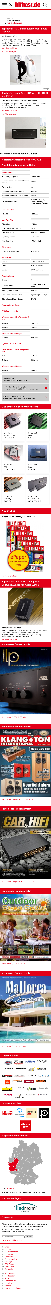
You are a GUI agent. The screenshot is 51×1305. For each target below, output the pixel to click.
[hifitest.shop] (25, 1130)
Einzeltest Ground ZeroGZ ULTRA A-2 (34, 498)
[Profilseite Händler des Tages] (25, 1208)
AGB (7, 1278)
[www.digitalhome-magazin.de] (7, 1117)
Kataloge (8, 1261)
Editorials (9, 1269)
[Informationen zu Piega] (19, 1088)
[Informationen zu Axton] (30, 1061)
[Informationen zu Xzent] (31, 1095)
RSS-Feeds (9, 1264)
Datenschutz (10, 1281)
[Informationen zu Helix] (31, 1076)
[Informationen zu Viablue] (19, 1096)
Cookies (8, 1283)
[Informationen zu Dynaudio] (9, 1068)
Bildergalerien (11, 1259)
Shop (7, 1247)
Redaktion (9, 1254)
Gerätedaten (10, 1256)
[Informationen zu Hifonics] (44, 1076)
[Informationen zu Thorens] (8, 1095)
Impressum (9, 1273)
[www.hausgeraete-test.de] (19, 1117)
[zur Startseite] (27, 4)
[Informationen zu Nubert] (7, 1089)
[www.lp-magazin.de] (44, 1117)
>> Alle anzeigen (9, 51)
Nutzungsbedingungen (14, 1288)
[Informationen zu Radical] (31, 1089)
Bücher (8, 1249)
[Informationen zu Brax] (42, 1061)
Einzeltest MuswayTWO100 (8, 498)
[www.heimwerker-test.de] (31, 1117)
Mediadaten (10, 1276)
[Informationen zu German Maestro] (7, 1076)
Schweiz (10, 1188)
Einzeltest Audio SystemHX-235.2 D (10, 435)
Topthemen (9, 1266)
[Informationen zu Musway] (41, 1081)
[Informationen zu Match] (17, 1081)
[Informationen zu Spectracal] (44, 1088)
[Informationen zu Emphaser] (21, 1069)
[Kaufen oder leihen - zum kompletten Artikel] (25, 70)
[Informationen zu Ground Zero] (19, 1076)
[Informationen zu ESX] (31, 1070)
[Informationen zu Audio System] (18, 1063)
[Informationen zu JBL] (7, 1082)
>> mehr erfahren (9, 576)
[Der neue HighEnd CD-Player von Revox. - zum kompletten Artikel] (25, 132)
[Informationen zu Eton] (42, 1069)
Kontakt (8, 1285)
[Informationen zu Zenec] (43, 1095)
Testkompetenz (11, 1252)
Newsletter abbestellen (12, 1240)
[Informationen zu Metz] (29, 1082)
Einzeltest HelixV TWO (32, 435)
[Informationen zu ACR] (8, 1063)
